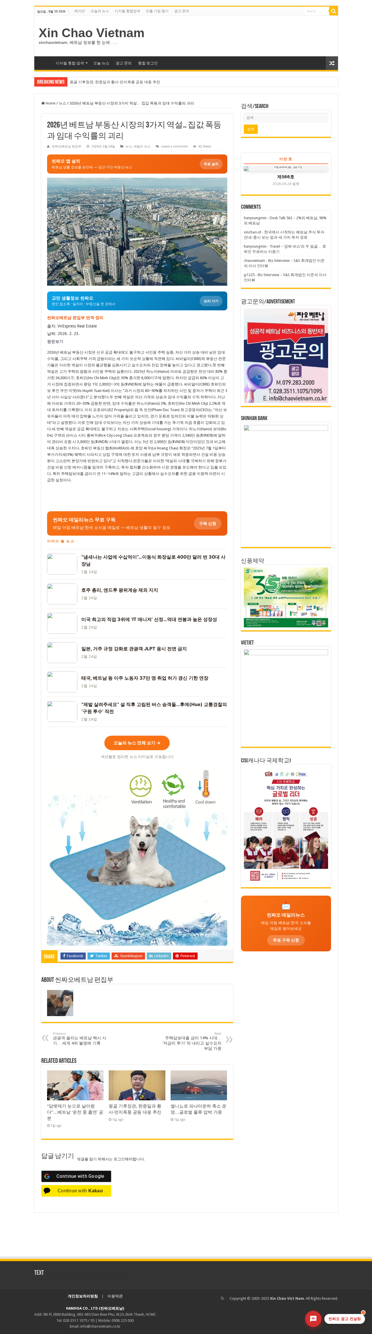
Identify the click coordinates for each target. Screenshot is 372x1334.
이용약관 (115, 1296)
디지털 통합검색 (127, 11)
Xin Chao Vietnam (91, 33)
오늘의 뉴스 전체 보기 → (137, 743)
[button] (137, 523)
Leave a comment (174, 146)
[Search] (333, 11)
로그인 (119, 1159)
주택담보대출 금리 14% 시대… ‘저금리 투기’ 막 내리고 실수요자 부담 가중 (192, 1041)
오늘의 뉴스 (100, 11)
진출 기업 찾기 (157, 11)
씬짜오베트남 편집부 (66, 146)
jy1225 (249, 275)
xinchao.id (252, 232)
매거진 (79, 11)
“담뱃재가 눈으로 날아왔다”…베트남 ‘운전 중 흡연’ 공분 (75, 1112)
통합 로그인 (148, 63)
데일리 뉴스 (142, 146)
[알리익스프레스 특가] (137, 856)
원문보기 (55, 341)
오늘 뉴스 (101, 63)
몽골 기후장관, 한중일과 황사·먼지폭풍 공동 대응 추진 (115, 82)
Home (50, 103)
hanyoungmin (255, 218)
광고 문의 (181, 11)
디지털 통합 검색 (70, 63)
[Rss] (222, 1298)
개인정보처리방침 (83, 1296)
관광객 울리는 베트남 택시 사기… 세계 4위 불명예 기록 (79, 1038)
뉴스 (62, 103)
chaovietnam (254, 260)
